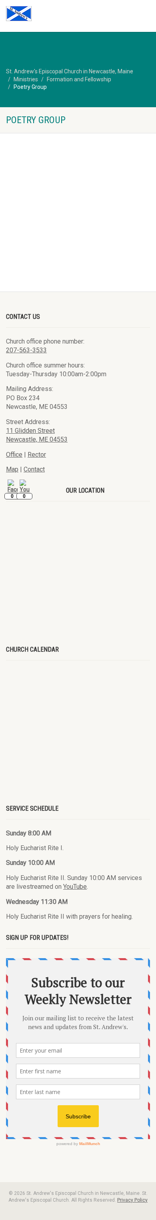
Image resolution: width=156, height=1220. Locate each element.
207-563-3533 (26, 350)
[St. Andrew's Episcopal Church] (52, 13)
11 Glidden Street (30, 430)
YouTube (75, 886)
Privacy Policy (132, 1200)
